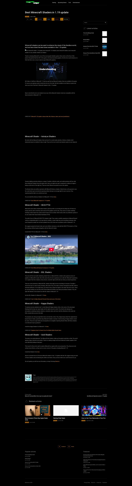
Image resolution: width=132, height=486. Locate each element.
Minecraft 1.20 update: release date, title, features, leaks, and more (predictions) (50, 116)
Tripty (34, 375)
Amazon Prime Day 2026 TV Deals (90, 46)
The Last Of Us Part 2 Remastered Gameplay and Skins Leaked (94, 470)
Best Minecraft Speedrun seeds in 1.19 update (97, 396)
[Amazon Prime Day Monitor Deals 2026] (104, 53)
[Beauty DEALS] (104, 40)
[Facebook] (59, 446)
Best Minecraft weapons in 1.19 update (40, 200)
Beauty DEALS (86, 39)
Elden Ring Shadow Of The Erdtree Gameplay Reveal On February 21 (94, 460)
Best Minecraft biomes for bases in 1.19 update (42, 268)
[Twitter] (69, 446)
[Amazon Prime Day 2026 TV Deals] (104, 47)
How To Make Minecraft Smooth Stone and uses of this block (46, 299)
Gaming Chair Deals (59, 418)
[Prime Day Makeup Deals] (104, 33)
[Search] (105, 22)
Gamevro (57, 361)
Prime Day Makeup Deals (88, 33)
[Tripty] (28, 378)
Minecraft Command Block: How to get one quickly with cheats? (38, 396)
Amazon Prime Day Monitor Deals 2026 (91, 53)
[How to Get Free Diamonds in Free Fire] (94, 410)
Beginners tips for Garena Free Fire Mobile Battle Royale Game (46, 330)
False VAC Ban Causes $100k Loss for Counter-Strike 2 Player (94, 465)
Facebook (64, 446)
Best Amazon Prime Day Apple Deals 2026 (36, 419)
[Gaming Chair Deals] (66, 410)
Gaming (27, 16)
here (55, 197)
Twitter (72, 446)
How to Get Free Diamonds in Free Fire (93, 418)
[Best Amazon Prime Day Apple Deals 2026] (38, 410)
